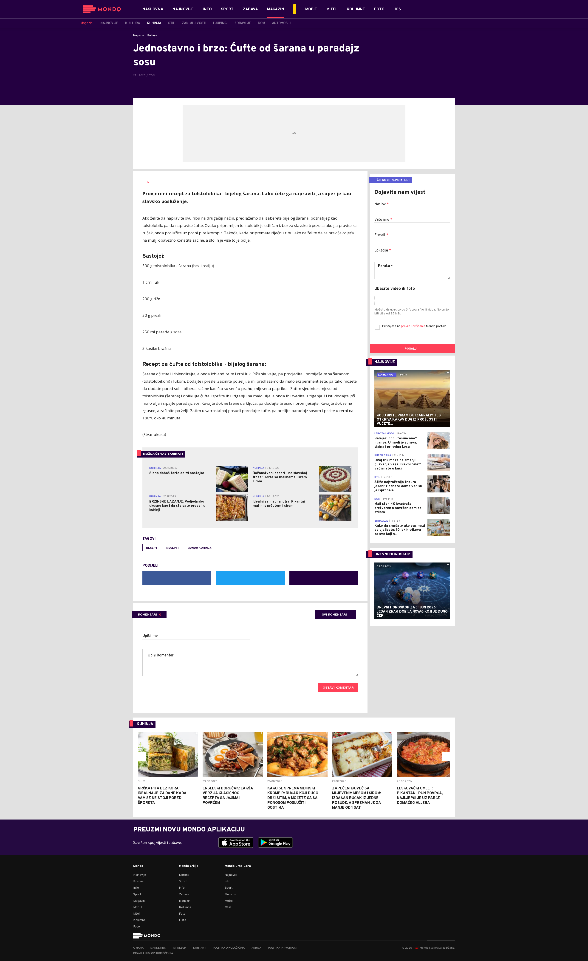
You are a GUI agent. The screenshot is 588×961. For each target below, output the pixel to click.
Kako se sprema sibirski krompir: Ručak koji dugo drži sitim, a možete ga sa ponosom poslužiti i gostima (292, 798)
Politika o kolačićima (229, 948)
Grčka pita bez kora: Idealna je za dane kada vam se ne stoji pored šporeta (162, 795)
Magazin (138, 35)
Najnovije (139, 875)
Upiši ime (150, 636)
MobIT (137, 907)
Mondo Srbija (188, 866)
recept (152, 548)
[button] (141, 756)
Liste (182, 920)
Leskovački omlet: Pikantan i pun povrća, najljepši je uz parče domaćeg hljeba (420, 795)
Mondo (138, 866)
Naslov (381, 204)
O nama (138, 948)
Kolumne (139, 920)
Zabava (184, 894)
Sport (137, 894)
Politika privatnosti (283, 948)
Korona (138, 881)
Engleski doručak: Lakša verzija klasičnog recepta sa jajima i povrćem (228, 795)
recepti (172, 548)
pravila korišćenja (413, 326)
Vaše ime (383, 220)
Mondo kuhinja (199, 548)
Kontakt (199, 948)
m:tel (416, 948)
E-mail (381, 235)
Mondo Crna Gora (238, 866)
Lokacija (382, 250)
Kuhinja (152, 35)
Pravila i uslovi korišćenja (153, 953)
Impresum (179, 948)
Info (136, 888)
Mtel (136, 914)
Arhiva (256, 948)
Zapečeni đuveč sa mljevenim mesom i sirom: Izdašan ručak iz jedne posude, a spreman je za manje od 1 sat (356, 798)
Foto (136, 927)
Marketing (158, 948)
